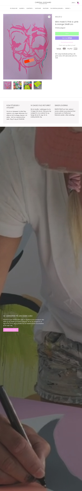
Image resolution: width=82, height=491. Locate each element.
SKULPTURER (45, 8)
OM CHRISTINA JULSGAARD (56, 8)
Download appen (10, 330)
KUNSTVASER (38, 8)
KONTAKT (67, 8)
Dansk (73, 2)
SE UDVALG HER (13, 8)
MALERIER (21, 8)
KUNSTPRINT (29, 8)
